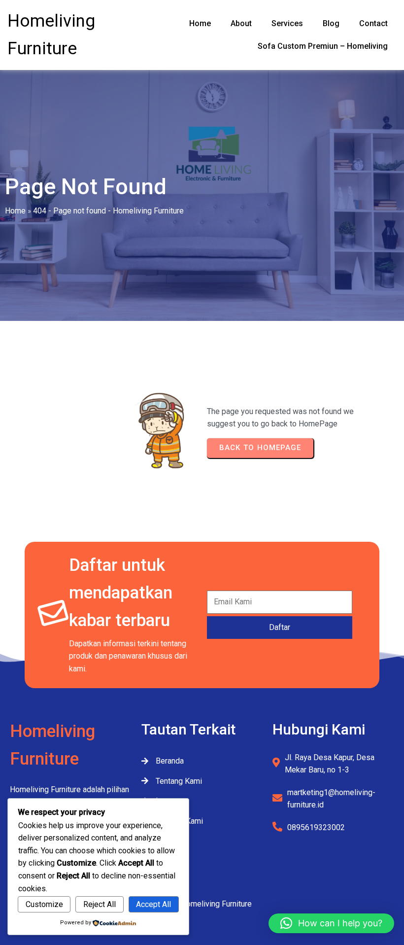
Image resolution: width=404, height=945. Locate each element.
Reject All (99, 904)
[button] (331, 923)
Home (15, 210)
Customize (44, 904)
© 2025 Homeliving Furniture (202, 904)
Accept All (153, 904)
